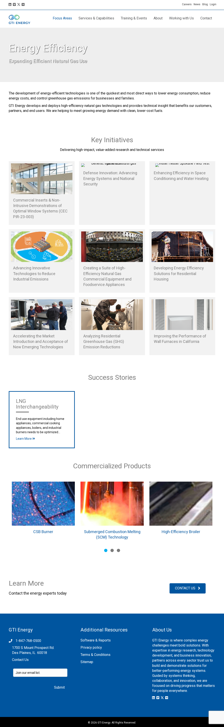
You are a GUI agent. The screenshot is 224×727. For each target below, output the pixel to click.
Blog (205, 4)
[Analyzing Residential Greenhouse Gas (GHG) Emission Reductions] (112, 326)
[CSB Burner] (43, 512)
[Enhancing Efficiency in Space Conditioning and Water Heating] (182, 193)
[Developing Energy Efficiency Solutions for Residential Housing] (182, 261)
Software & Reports (95, 640)
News (197, 4)
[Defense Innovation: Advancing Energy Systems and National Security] (112, 193)
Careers (188, 4)
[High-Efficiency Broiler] (181, 512)
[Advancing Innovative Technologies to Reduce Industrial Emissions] (42, 261)
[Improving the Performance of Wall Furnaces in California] (182, 326)
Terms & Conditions (95, 655)
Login (213, 4)
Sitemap (86, 662)
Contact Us (20, 660)
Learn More (24, 438)
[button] (10, 4)
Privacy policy (91, 647)
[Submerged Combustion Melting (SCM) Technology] (112, 512)
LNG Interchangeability (37, 404)
